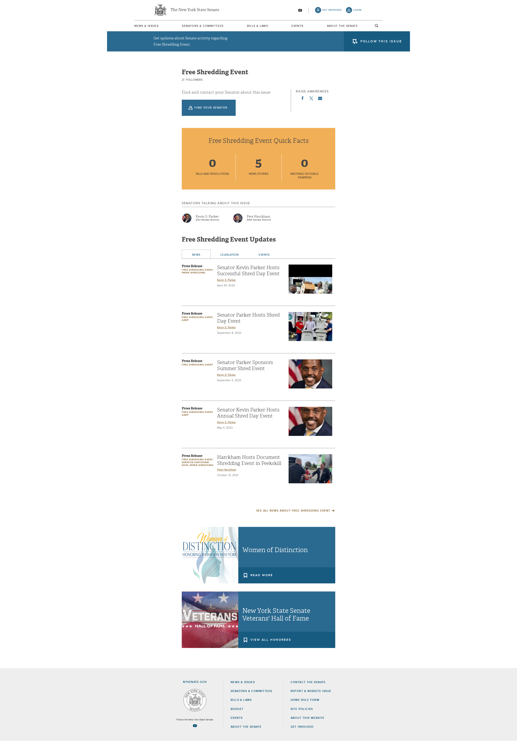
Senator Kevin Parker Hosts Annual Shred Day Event (248, 413)
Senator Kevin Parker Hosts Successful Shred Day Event (248, 271)
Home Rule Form (305, 700)
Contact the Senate (308, 682)
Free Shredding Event (197, 270)
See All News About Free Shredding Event (293, 510)
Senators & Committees (202, 26)
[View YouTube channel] (300, 10)
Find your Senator (211, 107)
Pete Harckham (258, 217)
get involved (332, 10)
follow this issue (381, 41)
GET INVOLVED (302, 726)
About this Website (308, 718)
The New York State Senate (194, 10)
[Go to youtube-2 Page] (195, 726)
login (357, 10)
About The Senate (342, 26)
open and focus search (377, 27)
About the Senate (246, 726)
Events (297, 26)
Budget (237, 709)
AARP (185, 320)
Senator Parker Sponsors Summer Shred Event (245, 365)
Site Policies (302, 709)
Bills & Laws (257, 26)
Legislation (230, 254)
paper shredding (194, 273)
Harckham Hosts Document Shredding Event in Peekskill (249, 460)
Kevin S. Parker (207, 217)
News (196, 254)
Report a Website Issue (311, 691)
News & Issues (146, 26)
